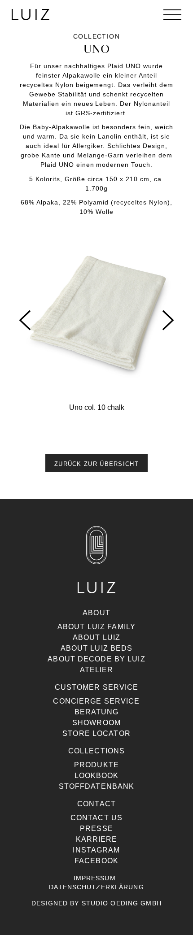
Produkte (96, 765)
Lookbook (97, 775)
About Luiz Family (96, 627)
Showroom (96, 722)
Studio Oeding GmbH (122, 903)
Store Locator (96, 733)
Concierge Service (96, 701)
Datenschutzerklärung (96, 887)
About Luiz (96, 637)
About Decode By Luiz (96, 659)
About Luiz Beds (97, 648)
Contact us (96, 818)
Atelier (97, 670)
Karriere (97, 839)
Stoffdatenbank (97, 786)
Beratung (97, 712)
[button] (96, 454)
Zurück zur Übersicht (96, 464)
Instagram (96, 850)
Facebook (96, 861)
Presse (96, 828)
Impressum (95, 878)
